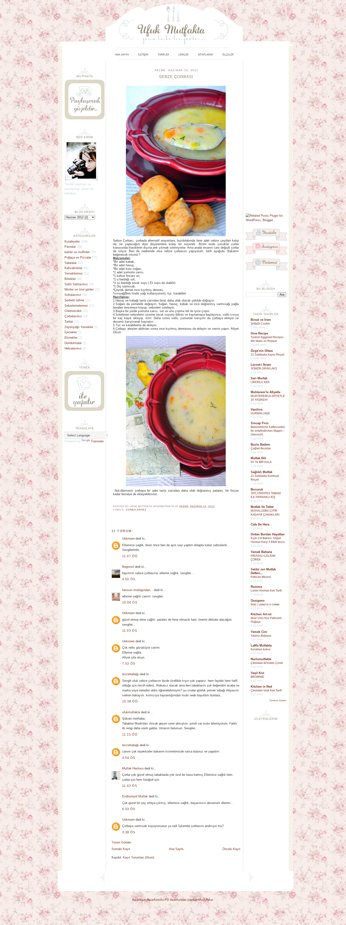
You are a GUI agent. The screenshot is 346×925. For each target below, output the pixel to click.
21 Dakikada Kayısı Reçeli (267, 354)
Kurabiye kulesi (260, 649)
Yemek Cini (259, 632)
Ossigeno (258, 600)
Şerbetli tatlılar (74, 300)
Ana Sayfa (176, 849)
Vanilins (256, 409)
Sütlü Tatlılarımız (76, 284)
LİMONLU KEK (260, 382)
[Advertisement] (266, 136)
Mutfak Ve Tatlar (262, 507)
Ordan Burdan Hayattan (268, 534)
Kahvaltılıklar (73, 268)
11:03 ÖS (129, 630)
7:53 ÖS (129, 663)
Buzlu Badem (260, 444)
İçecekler (70, 332)
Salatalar (70, 263)
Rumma (256, 586)
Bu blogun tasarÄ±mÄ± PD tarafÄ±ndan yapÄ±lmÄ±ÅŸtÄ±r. (173, 899)
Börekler (70, 279)
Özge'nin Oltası (262, 351)
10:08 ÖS (129, 602)
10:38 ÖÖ (130, 701)
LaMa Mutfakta (261, 645)
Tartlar (68, 321)
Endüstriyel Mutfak (135, 796)
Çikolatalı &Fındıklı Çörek (267, 663)
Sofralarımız (72, 295)
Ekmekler (70, 337)
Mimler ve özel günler (79, 289)
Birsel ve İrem (261, 319)
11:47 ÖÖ (129, 556)
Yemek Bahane (261, 552)
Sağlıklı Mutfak (261, 472)
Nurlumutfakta (261, 659)
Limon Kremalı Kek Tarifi (266, 590)
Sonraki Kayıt (121, 849)
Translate (97, 441)
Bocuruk (257, 489)
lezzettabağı (130, 674)
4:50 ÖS (129, 579)
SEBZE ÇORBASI (176, 76)
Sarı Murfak (259, 378)
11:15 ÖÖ (129, 734)
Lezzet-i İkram (261, 364)
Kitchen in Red (261, 686)
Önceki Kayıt (231, 849)
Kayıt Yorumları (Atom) (138, 857)
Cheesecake (72, 311)
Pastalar (70, 246)
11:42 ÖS (129, 786)
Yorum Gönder (121, 842)
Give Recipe (259, 333)
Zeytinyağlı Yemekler (78, 327)
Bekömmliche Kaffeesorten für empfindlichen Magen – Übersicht (268, 430)
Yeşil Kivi (257, 673)
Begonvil (128, 566)
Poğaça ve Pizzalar (77, 257)
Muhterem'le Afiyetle (265, 392)
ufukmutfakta (131, 712)
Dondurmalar (73, 343)
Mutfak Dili (258, 458)
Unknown (128, 538)
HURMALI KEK (260, 413)
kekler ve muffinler (77, 252)
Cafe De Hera (260, 524)
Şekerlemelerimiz (76, 305)
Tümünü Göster (277, 700)
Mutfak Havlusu (133, 768)
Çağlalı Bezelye (261, 448)
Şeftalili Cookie (260, 323)
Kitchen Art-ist (261, 614)
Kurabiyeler (72, 241)
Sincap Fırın (260, 423)
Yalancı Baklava (261, 635)
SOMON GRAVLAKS (264, 368)
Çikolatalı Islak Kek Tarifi (266, 690)
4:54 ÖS (129, 758)
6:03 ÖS (129, 809)
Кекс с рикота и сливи (265, 604)
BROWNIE (257, 676)
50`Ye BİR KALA (261, 462)
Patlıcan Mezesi (261, 577)
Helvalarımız (73, 348)
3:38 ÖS (129, 832)
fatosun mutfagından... (137, 590)
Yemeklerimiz (73, 273)
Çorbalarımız (136, 509)
